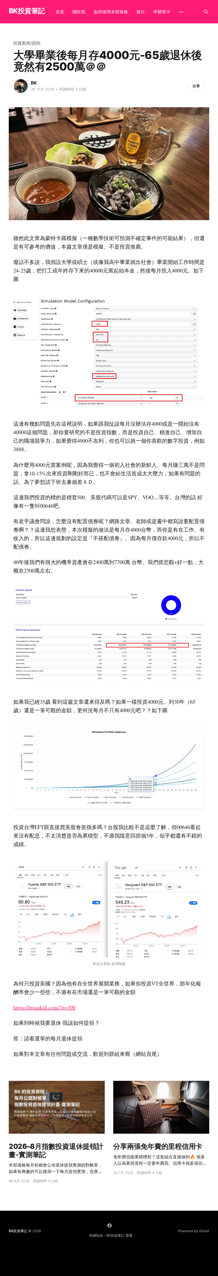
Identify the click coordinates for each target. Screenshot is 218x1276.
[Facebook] (109, 1225)
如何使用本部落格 (111, 11)
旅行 (140, 11)
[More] (181, 12)
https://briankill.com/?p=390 (44, 1007)
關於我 (79, 11)
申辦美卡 (161, 11)
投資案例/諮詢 (26, 43)
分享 (196, 86)
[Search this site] (206, 11)
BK (34, 83)
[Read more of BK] (20, 86)
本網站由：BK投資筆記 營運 (110, 1235)
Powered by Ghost (193, 1231)
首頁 (60, 11)
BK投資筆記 (27, 11)
